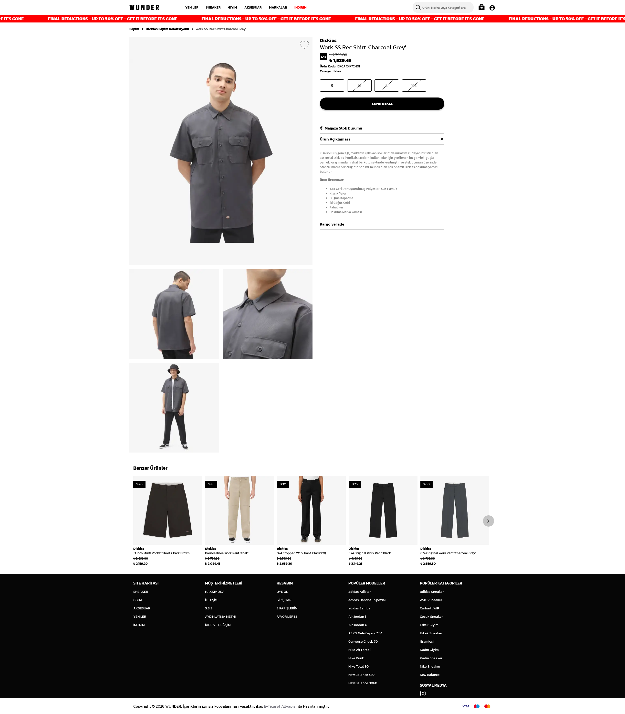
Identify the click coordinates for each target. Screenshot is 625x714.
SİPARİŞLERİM (287, 608)
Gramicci (427, 641)
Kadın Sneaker (431, 658)
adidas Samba (359, 608)
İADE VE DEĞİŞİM (218, 624)
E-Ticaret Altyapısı (280, 706)
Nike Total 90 (358, 666)
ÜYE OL (282, 591)
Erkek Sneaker (431, 633)
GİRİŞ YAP (284, 600)
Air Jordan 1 (357, 616)
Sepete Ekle (382, 103)
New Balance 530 (361, 674)
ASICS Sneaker (431, 600)
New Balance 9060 (362, 683)
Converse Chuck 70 (363, 641)
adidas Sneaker (432, 591)
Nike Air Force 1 (359, 649)
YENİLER (191, 7)
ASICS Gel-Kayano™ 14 (365, 633)
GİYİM (232, 7)
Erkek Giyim (429, 624)
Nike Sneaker (430, 666)
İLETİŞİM (211, 600)
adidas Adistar (359, 591)
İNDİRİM (300, 7)
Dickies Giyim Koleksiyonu (167, 29)
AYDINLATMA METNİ (220, 616)
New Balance (430, 674)
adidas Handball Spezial (367, 600)
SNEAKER (213, 7)
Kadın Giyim (429, 649)
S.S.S (208, 608)
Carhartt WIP (429, 608)
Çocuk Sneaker (431, 616)
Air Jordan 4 (357, 624)
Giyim (134, 29)
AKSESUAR (253, 7)
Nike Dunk (356, 658)
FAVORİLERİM (287, 616)
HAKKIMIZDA (215, 591)
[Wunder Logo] (144, 7)
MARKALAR (278, 7)
